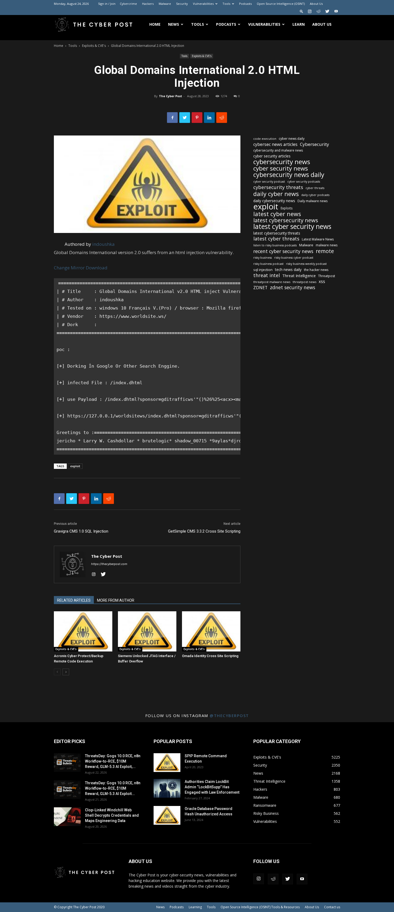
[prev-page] (57, 672)
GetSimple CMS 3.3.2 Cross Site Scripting (204, 531)
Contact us (332, 907)
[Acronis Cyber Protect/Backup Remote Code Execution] (83, 631)
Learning (195, 907)
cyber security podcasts (303, 181)
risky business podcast (268, 264)
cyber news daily (291, 138)
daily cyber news (276, 194)
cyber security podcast (269, 181)
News (173, 24)
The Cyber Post (170, 96)
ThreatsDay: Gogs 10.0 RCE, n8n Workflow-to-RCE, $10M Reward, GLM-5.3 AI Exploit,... (112, 761)
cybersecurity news (281, 161)
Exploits (287, 208)
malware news (326, 245)
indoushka (103, 244)
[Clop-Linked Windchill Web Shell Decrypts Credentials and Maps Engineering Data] (67, 816)
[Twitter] (327, 11)
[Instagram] (310, 11)
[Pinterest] (197, 117)
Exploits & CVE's (94, 45)
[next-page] (65, 672)
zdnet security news (292, 287)
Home (155, 24)
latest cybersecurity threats (276, 233)
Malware (165, 4)
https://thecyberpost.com (109, 564)
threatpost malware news (271, 282)
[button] (302, 11)
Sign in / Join (107, 4)
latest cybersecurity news (285, 220)
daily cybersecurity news (274, 200)
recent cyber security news (283, 251)
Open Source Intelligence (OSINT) (281, 4)
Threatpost (326, 276)
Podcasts (245, 4)
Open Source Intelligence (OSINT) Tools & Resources (260, 907)
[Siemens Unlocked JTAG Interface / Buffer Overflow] (147, 631)
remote (325, 251)
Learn (298, 24)
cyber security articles (272, 156)
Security (182, 4)
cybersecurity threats (278, 187)
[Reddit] (318, 11)
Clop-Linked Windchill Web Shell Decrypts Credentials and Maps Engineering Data (112, 815)
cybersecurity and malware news (278, 150)
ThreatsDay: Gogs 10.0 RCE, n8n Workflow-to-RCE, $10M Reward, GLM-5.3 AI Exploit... (112, 788)
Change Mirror (69, 268)
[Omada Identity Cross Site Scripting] (211, 631)
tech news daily (288, 269)
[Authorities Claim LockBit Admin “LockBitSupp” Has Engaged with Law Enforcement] (167, 788)
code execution (264, 139)
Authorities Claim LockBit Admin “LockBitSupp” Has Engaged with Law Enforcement (212, 786)
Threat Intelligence (299, 275)
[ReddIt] (221, 117)
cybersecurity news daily (288, 175)
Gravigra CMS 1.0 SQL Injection (81, 531)
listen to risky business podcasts (275, 245)
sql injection (263, 269)
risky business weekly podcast (306, 264)
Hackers (148, 4)
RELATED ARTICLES (74, 600)
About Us (316, 4)
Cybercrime (128, 4)
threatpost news (304, 282)
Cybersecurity (314, 144)
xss (322, 281)
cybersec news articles (275, 144)
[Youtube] (336, 11)
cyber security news (280, 168)
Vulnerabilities (203, 4)
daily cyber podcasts (315, 195)
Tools (226, 4)
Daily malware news (313, 201)
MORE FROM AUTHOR (115, 600)
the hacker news (316, 269)
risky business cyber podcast (293, 257)
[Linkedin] (209, 117)
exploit (75, 466)
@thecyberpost (229, 715)
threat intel (266, 275)
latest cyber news (277, 214)
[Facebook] (172, 117)
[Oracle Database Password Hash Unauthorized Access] (167, 815)
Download (96, 268)
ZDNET (260, 288)
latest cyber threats (276, 239)
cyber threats (315, 188)
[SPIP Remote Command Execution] (167, 762)
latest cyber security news (292, 226)
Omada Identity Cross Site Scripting (210, 656)
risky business (262, 257)
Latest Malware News (318, 239)
